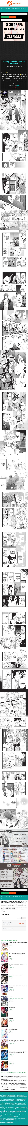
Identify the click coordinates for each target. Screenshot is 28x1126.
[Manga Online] (14, 3)
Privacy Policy (3, 1093)
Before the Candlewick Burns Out (16, 975)
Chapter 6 (11, 958)
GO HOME (12, 17)
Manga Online (4, 896)
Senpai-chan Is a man (13, 1029)
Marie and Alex (12, 1007)
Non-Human (11, 996)
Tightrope (11, 1018)
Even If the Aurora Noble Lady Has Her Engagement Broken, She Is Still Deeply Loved (17, 955)
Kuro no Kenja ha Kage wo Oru (15, 896)
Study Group (11, 1061)
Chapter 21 (11, 1031)
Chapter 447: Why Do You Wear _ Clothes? (16, 999)
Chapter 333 (11, 989)
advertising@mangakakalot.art (6, 1122)
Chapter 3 (11, 945)
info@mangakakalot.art (11, 1119)
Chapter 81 (11, 967)
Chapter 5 (11, 976)
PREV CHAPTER (5, 17)
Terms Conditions (11, 1093)
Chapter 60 (11, 1054)
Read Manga (10, 1095)
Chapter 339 (11, 1063)
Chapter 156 (11, 1043)
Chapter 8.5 (11, 1020)
